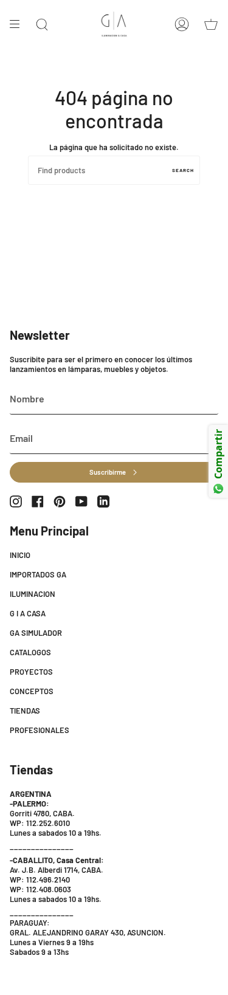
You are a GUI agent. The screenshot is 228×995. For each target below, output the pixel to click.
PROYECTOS (31, 672)
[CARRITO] (211, 24)
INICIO (20, 555)
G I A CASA (28, 613)
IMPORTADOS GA (38, 574)
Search (183, 170)
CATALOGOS (30, 652)
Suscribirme (107, 472)
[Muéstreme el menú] (19, 24)
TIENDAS (25, 710)
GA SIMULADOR (36, 633)
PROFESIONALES (39, 730)
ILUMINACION (32, 594)
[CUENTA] (181, 24)
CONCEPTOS (32, 691)
